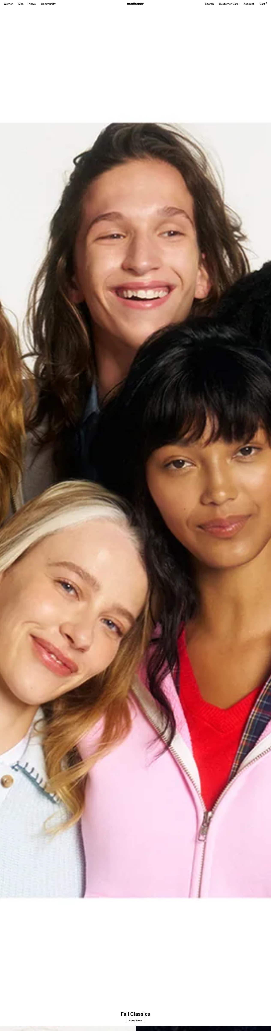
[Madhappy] (135, 4)
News (32, 3)
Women (8, 3)
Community (48, 3)
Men (21, 3)
